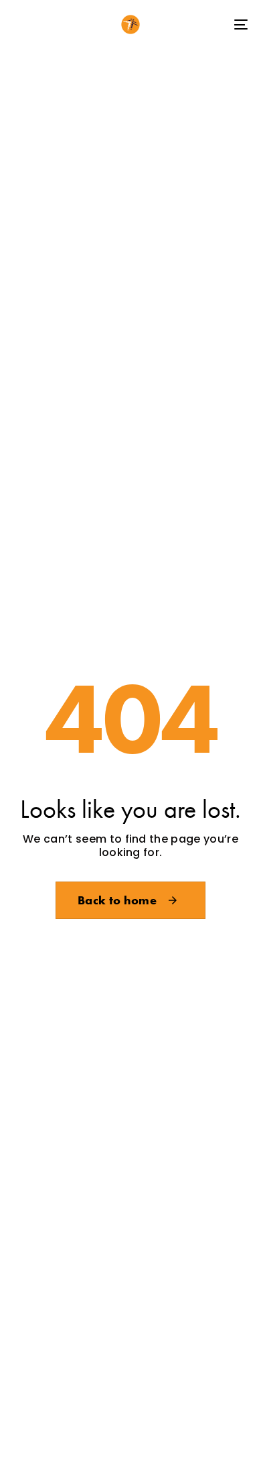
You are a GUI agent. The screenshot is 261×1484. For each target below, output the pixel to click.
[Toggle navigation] (208, 24)
